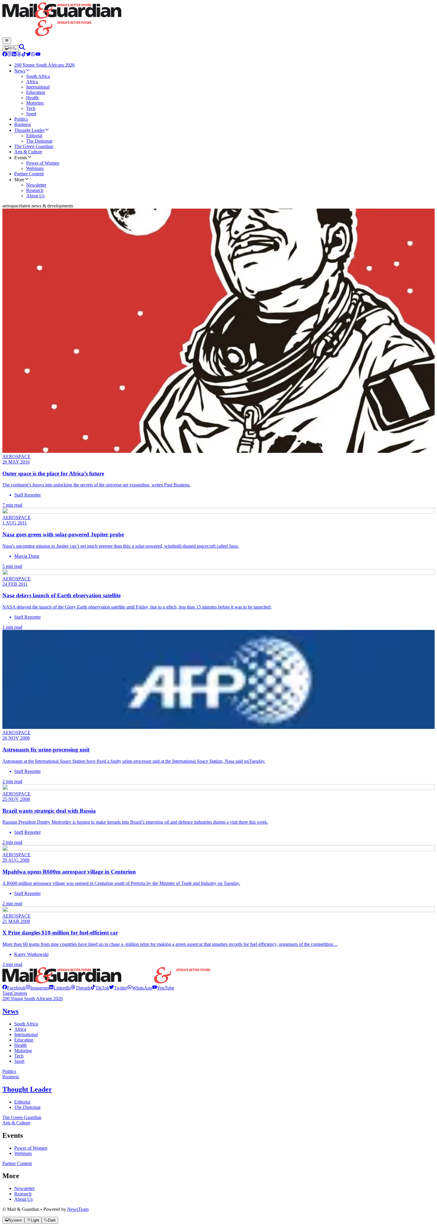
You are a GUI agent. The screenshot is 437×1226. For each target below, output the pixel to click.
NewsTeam (78, 1209)
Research (23, 1193)
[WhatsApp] (33, 54)
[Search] (22, 48)
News (10, 1011)
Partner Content (17, 1163)
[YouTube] (38, 54)
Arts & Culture (16, 1122)
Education (23, 1039)
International (26, 1034)
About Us (23, 1199)
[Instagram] (9, 54)
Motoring (23, 1050)
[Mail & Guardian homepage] (218, 19)
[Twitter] (28, 54)
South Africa (26, 1023)
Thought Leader (27, 1089)
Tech (18, 1055)
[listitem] (14, 987)
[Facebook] (4, 54)
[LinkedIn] (14, 54)
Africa (20, 1029)
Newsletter (24, 1188)
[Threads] (19, 54)
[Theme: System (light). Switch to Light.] (10, 48)
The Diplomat (27, 1107)
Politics (9, 1071)
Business (10, 1076)
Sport (19, 1061)
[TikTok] (23, 54)
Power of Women (30, 1148)
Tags (6, 993)
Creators (19, 993)
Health (20, 1045)
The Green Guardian (21, 1117)
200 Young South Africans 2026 (32, 998)
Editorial (22, 1101)
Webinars (23, 1153)
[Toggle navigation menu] (6, 40)
